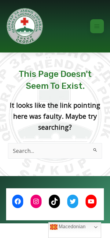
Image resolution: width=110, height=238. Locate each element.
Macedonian (71, 226)
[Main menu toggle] (97, 26)
